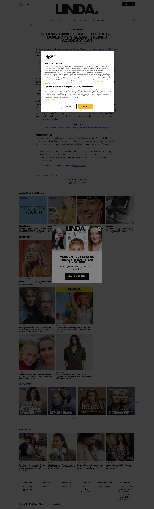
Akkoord (85, 106)
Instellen (68, 106)
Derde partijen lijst (50, 99)
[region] (77, 81)
